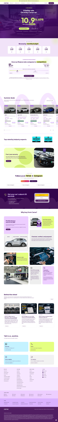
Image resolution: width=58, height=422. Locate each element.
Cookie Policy (22, 402)
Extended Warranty (19, 379)
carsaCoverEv (18, 373)
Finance (5, 375)
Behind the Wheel (32, 372)
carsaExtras (18, 375)
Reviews (31, 376)
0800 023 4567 (32, 416)
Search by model (6, 372)
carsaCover (18, 372)
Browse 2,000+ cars (35, 28)
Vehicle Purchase (48, 402)
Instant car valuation (6, 379)
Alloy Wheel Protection (20, 385)
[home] (6, 409)
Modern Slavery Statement (32, 402)
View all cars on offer (50, 100)
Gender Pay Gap (32, 379)
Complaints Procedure (15, 402)
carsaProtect (18, 376)
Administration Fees (6, 402)
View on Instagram (10, 184)
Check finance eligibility (23, 28)
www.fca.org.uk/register (18, 417)
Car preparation (32, 373)
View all (52, 299)
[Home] (6, 3)
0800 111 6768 (30, 417)
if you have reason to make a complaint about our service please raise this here (21, 415)
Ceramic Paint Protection (20, 382)
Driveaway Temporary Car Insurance (21, 386)
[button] (11, 3)
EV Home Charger (19, 388)
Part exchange (6, 373)
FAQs (30, 375)
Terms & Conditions (40, 402)
